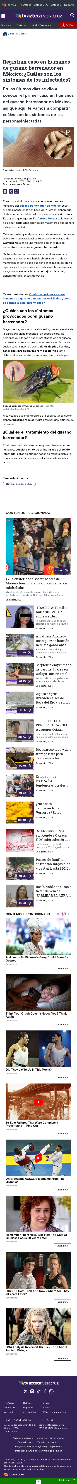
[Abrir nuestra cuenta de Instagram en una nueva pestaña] (32, 1391)
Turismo (21, 25)
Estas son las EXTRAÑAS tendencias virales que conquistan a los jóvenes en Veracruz (52, 785)
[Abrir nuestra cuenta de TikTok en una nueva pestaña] (38, 1391)
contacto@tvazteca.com (51, 1425)
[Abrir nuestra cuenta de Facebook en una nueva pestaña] (45, 1391)
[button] (38, 1482)
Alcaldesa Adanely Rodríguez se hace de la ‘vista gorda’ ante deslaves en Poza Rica (53, 643)
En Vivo (70, 25)
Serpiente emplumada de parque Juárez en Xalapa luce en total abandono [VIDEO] (53, 671)
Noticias (6, 25)
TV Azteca (25, 4)
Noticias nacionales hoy (19, 484)
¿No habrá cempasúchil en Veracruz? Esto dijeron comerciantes (53, 810)
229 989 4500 (46, 1428)
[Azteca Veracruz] (38, 16)
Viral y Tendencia (42, 25)
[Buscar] (72, 15)
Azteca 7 (56, 4)
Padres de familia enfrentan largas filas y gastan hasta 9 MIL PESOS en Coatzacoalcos (53, 868)
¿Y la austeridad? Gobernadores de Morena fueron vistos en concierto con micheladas (36, 583)
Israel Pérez (22, 184)
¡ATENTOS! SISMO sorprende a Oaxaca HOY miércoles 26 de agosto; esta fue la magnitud (52, 839)
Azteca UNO (41, 4)
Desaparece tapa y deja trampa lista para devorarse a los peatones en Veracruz (53, 756)
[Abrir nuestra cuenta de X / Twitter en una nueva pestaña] (25, 1391)
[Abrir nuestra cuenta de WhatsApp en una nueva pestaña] (51, 1391)
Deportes (69, 4)
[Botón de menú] (3, 16)
